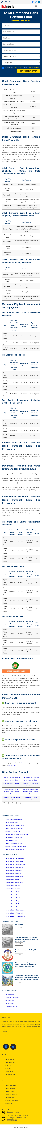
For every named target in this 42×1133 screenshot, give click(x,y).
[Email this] (4, 803)
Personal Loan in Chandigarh (14, 867)
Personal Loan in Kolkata (13, 892)
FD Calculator (9, 1003)
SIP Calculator (9, 1000)
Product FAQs (9, 1091)
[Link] (7, 6)
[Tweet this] (12, 803)
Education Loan (10, 1074)
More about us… (6, 1036)
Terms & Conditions (33, 67)
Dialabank (24, 763)
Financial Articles (10, 1085)
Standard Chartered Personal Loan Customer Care (11, 791)
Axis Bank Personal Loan (13, 831)
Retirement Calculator (12, 997)
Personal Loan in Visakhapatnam (15, 916)
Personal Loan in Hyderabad (14, 882)
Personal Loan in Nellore (13, 904)
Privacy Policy (17, 67)
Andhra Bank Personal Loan (14, 837)
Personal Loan (9, 1059)
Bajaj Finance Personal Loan (14, 828)
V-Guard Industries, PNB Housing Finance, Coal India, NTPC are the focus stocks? (26, 939)
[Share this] (8, 803)
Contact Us (8, 1103)
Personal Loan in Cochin (13, 873)
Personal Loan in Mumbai (13, 898)
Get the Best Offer (28, 71)
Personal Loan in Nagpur (13, 901)
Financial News (10, 1088)
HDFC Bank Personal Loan (13, 819)
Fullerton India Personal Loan (14, 825)
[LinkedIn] (39, 2)
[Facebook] (32, 2)
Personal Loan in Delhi (12, 879)
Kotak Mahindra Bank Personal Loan (16, 834)
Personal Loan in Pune (12, 907)
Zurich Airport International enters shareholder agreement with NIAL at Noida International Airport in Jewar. (27, 977)
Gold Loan (8, 1065)
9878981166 (12, 765)
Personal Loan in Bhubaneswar (15, 864)
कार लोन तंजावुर (19, 924)
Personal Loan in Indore (12, 885)
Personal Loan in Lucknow (13, 895)
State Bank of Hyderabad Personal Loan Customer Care (30, 791)
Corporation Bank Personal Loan (15, 846)
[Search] (39, 6)
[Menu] (36, 6)
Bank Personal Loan (11, 822)
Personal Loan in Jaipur (12, 889)
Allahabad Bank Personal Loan (15, 849)
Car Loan (8, 1068)
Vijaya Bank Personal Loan (13, 843)
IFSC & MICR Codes (11, 1006)
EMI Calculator (10, 994)
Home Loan (9, 1071)
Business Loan (10, 1062)
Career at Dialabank (11, 1100)
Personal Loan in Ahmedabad (14, 858)
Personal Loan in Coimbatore (14, 876)
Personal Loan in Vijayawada (14, 913)
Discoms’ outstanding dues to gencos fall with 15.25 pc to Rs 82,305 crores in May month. (25, 964)
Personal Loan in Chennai (13, 870)
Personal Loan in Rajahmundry (15, 910)
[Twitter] (36, 2)
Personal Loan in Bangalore (14, 861)
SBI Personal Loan (11, 840)
